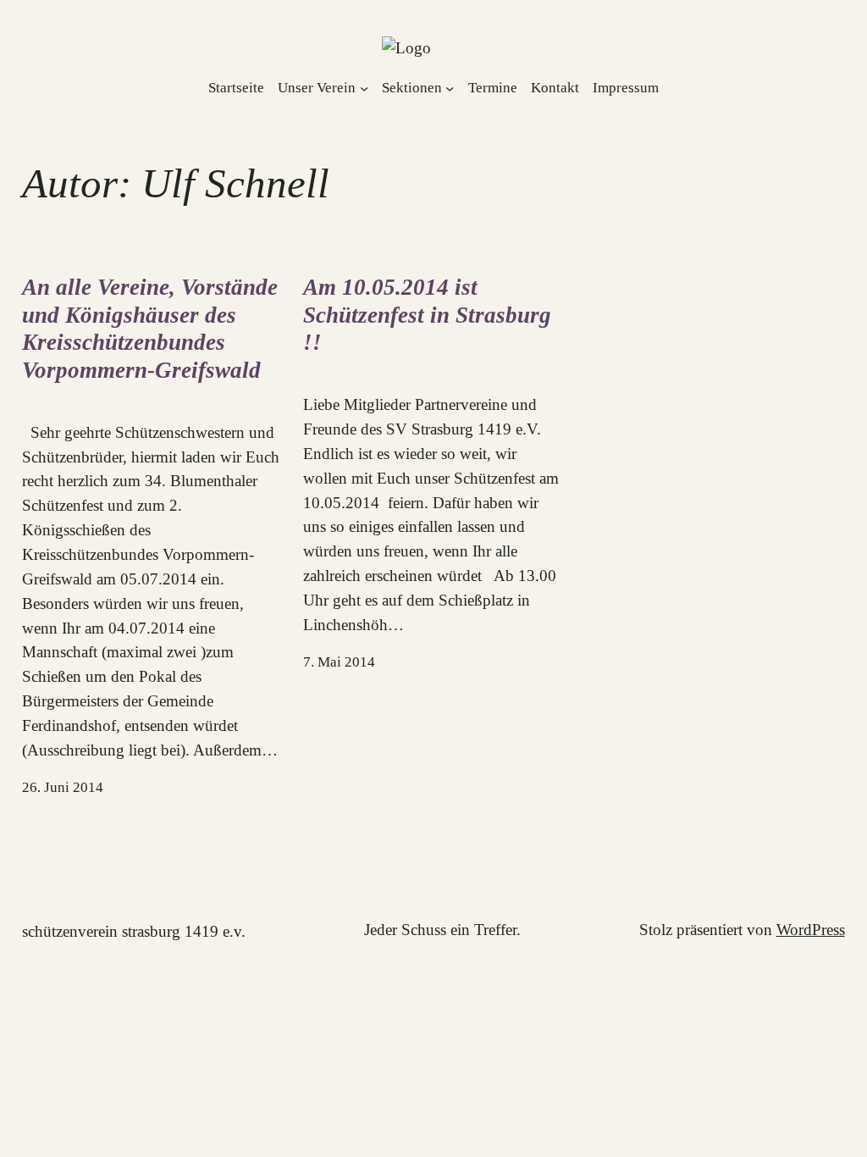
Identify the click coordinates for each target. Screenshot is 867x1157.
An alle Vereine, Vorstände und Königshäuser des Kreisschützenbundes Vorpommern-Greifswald (150, 328)
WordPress (810, 929)
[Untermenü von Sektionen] (449, 87)
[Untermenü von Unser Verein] (364, 87)
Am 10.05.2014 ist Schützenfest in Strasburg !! (427, 314)
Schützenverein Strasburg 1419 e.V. (134, 931)
